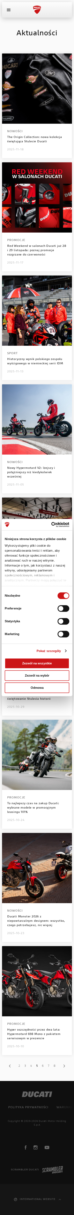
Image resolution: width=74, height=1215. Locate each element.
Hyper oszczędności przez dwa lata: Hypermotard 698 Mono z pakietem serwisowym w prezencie (34, 1034)
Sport (12, 353)
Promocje (16, 240)
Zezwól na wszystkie (37, 663)
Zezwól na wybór (37, 675)
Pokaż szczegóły (49, 651)
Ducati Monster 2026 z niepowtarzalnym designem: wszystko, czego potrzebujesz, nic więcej (36, 921)
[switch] (63, 608)
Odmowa (37, 687)
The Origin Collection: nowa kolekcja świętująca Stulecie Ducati (34, 139)
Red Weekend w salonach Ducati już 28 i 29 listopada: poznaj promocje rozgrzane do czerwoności (36, 250)
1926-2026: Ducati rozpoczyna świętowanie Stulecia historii (29, 697)
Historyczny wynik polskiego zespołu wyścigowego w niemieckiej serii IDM (35, 361)
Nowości (15, 131)
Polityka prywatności (28, 1107)
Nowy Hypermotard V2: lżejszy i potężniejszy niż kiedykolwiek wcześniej (31, 472)
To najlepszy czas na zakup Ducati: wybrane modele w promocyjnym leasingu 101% (33, 808)
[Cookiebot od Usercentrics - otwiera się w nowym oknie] (52, 524)
